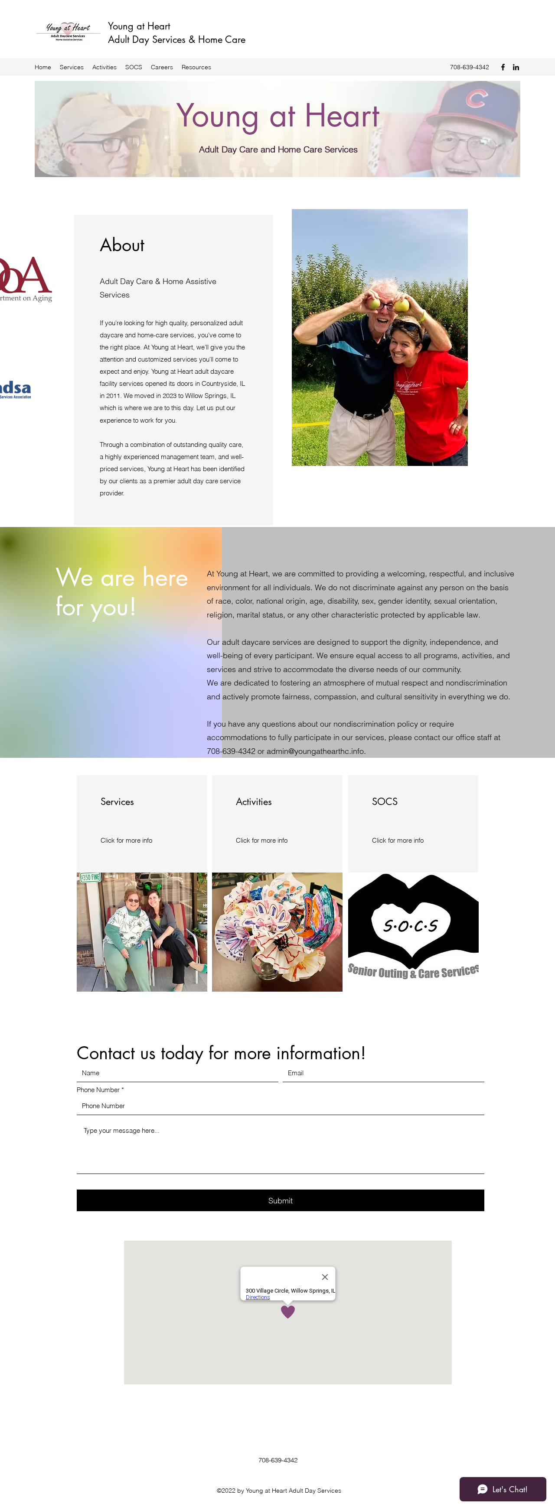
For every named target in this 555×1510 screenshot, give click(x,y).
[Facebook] (503, 67)
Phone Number (98, 1089)
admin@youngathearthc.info (315, 751)
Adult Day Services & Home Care (176, 39)
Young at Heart (139, 26)
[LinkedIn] (516, 67)
